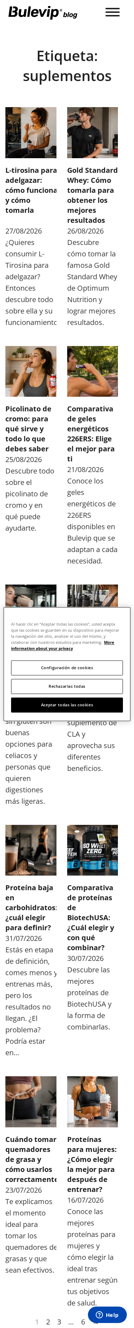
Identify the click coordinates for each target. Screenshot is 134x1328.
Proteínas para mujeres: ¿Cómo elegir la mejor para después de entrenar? (92, 1164)
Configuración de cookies (67, 667)
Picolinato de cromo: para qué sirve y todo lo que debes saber (28, 428)
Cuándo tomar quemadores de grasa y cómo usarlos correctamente (32, 1159)
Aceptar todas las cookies (67, 704)
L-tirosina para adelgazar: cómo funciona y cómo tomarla (31, 190)
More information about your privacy (62, 645)
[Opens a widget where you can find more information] (107, 1315)
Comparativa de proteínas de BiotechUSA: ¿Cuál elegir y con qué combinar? (90, 917)
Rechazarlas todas (67, 686)
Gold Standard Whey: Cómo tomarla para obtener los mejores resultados (92, 195)
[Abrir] (112, 12)
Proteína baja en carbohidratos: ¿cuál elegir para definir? (31, 907)
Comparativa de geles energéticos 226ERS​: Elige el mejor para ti (91, 433)
